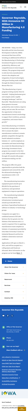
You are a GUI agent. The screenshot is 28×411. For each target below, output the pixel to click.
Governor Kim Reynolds (9, 8)
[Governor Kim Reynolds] (6, 6)
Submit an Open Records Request (12, 360)
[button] (22, 409)
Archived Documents (8, 384)
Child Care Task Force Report (11, 366)
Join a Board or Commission (11, 357)
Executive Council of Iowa (10, 374)
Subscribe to (10, 378)
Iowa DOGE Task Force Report (11, 363)
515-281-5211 (10, 340)
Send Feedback (6, 402)
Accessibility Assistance (9, 381)
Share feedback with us (14, 350)
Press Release (5, 37)
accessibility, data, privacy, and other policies (13, 406)
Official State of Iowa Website (9, 1)
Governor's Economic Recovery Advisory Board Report (11, 370)
